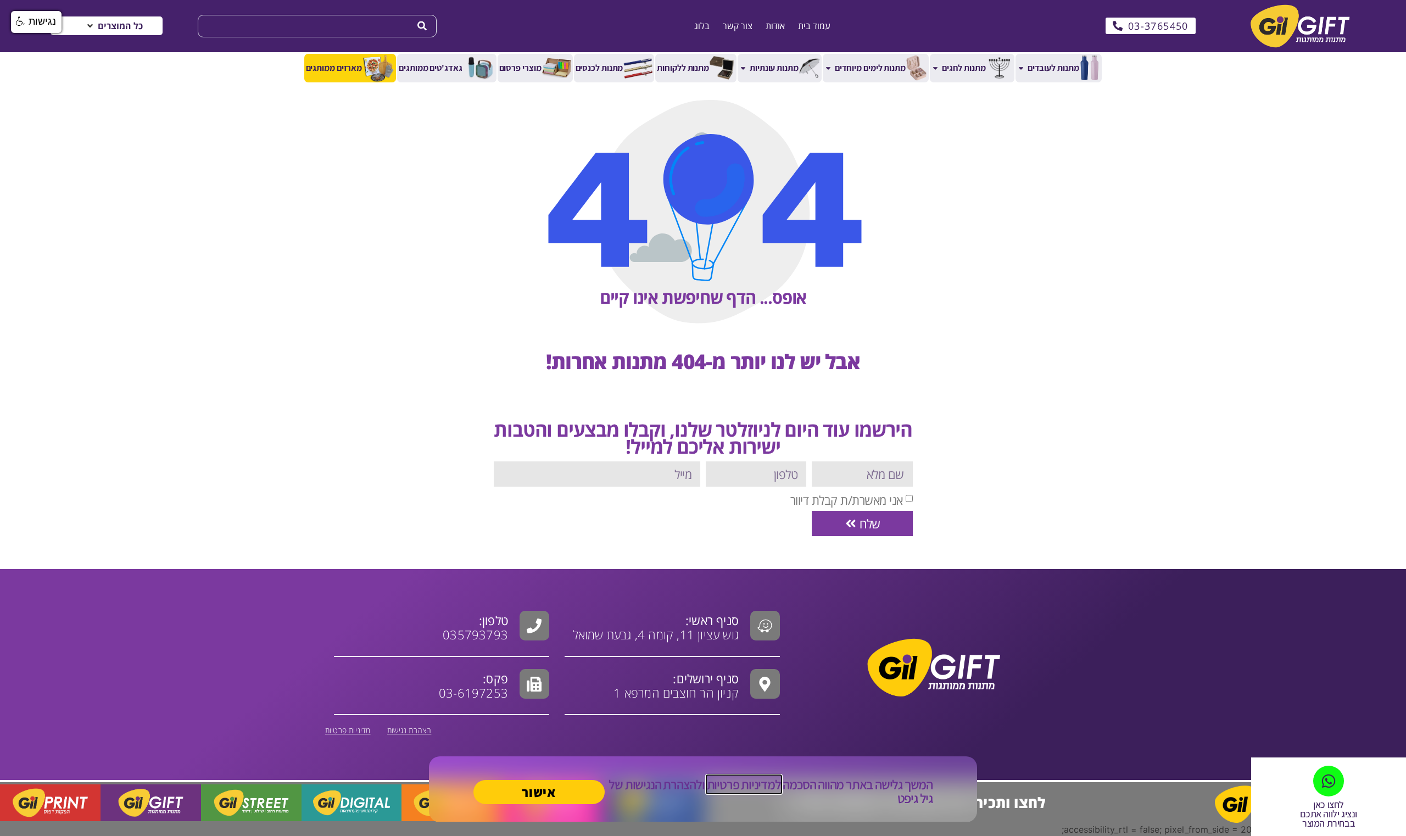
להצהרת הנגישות (663, 784)
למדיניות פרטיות (744, 784)
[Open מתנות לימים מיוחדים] (828, 68)
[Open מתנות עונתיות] (743, 68)
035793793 (475, 634)
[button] (114, 25)
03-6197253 (473, 685)
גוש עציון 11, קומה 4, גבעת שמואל (656, 627)
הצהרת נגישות (409, 730)
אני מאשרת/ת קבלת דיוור (846, 499)
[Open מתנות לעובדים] (1021, 68)
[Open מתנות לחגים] (935, 68)
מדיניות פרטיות (348, 730)
